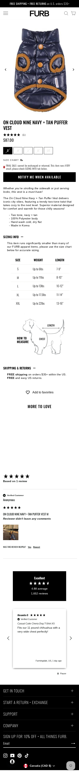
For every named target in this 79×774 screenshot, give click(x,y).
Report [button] (36, 547)
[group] (40, 477)
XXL (48, 150)
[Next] (73, 69)
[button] (39, 135)
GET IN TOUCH (13, 691)
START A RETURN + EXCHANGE (25, 703)
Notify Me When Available (39, 177)
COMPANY (10, 726)
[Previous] (6, 69)
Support (10, 714)
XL (38, 150)
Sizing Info (11, 236)
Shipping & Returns (17, 368)
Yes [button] (29, 547)
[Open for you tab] (12, 761)
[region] (39, 638)
